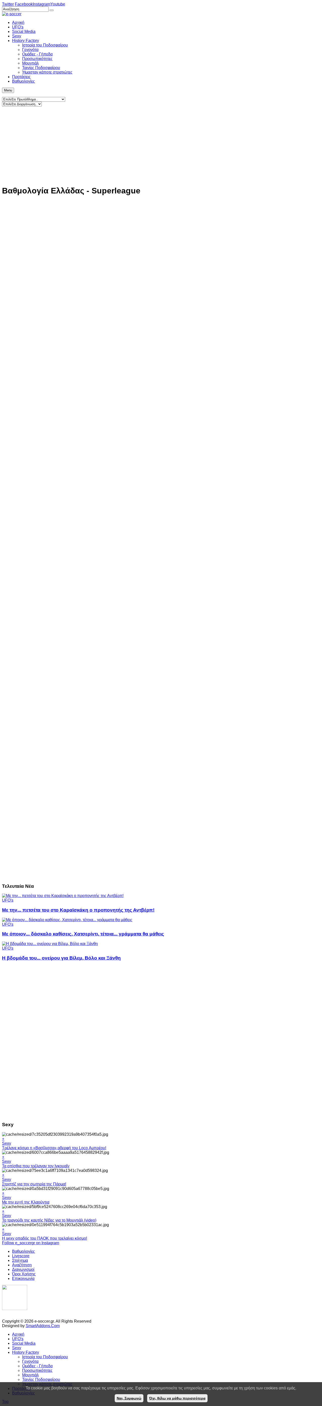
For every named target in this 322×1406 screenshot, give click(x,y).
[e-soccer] (11, 14)
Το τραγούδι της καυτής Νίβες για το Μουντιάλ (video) (49, 1220)
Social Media (23, 1343)
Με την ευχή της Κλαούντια (25, 1202)
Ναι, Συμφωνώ (129, 1398)
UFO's (7, 900)
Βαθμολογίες (23, 1251)
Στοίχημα (20, 1260)
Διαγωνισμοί (23, 1269)
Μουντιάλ (30, 1375)
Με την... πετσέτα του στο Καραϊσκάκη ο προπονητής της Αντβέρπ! (78, 910)
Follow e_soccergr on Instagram (30, 1243)
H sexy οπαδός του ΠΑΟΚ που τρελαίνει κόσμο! (44, 1238)
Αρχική (18, 1334)
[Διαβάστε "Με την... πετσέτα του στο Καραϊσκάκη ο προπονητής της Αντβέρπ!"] (63, 896)
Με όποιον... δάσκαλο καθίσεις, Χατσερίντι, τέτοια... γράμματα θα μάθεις (83, 933)
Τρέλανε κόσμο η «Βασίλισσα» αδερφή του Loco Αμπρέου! (54, 1148)
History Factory (25, 1352)
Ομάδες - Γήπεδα (37, 1366)
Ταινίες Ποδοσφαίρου (41, 1379)
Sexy (6, 1143)
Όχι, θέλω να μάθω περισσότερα (177, 1398)
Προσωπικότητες (37, 1370)
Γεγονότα (30, 1361)
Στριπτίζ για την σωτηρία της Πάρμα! (34, 1184)
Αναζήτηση (22, 1265)
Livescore (20, 1256)
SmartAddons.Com (43, 1326)
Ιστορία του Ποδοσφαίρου (45, 1357)
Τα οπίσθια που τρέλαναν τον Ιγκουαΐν (35, 1166)
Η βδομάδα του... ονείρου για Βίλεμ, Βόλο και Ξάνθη (61, 958)
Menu (8, 90)
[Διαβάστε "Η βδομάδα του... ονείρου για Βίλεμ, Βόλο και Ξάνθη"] (50, 944)
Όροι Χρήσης (24, 1274)
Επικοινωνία (23, 1278)
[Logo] (14, 1309)
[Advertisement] (153, 146)
